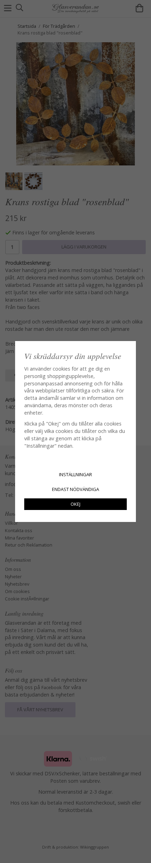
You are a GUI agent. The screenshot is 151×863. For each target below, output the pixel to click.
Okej (75, 504)
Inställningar (75, 474)
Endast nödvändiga (75, 489)
